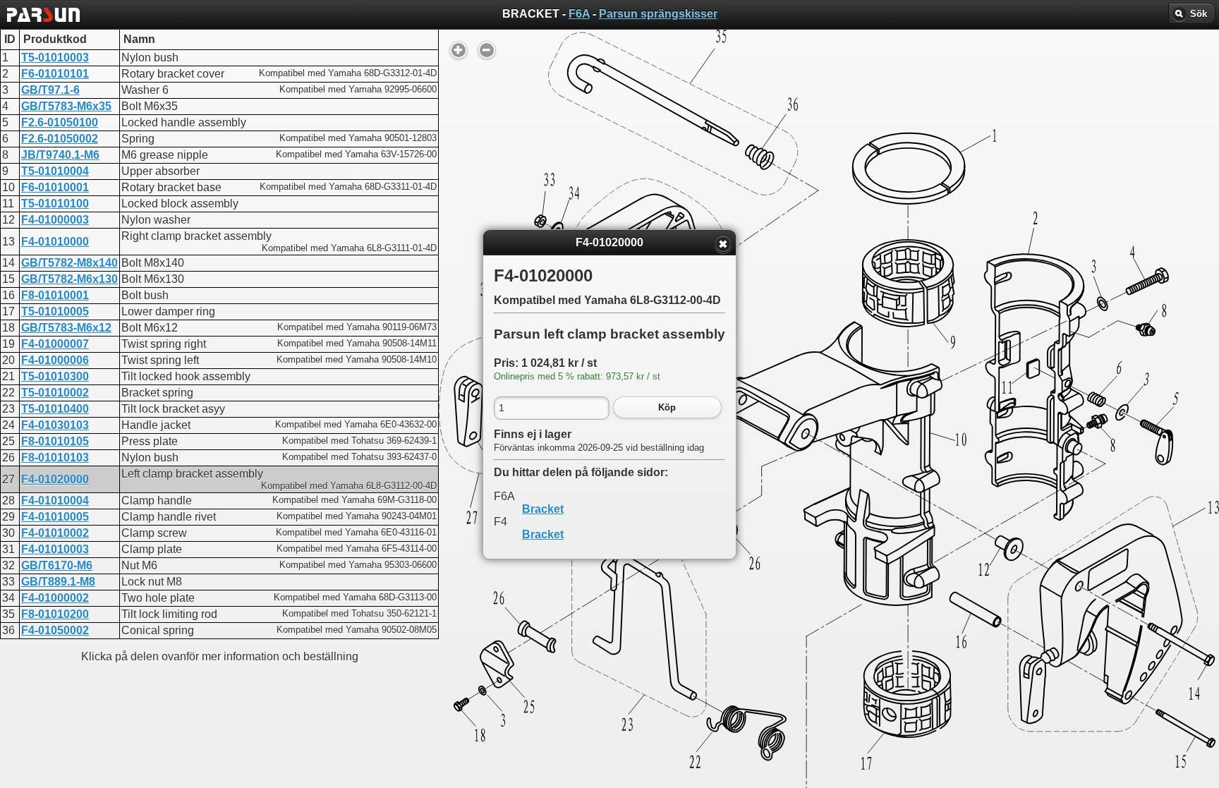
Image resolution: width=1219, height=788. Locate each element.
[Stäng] (723, 244)
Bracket (543, 509)
